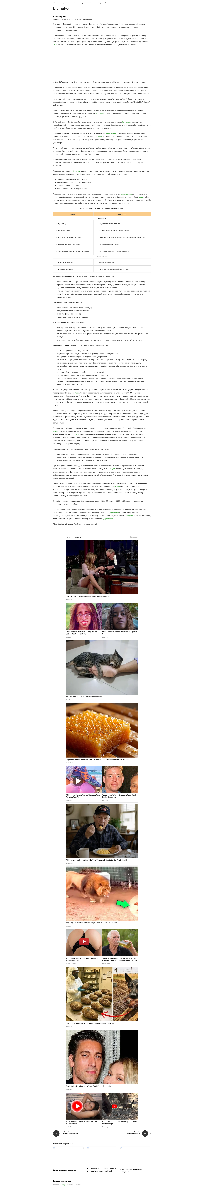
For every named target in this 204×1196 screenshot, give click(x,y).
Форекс (107, 3)
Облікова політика (133, 1133)
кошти (100, 136)
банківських (126, 122)
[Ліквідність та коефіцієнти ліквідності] (135, 1157)
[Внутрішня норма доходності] (68, 1157)
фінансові (100, 113)
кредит (140, 197)
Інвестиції (98, 3)
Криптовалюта (86, 3)
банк (55, 44)
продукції (75, 434)
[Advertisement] (102, 63)
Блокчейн (75, 3)
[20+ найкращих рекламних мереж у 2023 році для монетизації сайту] (102, 1156)
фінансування (110, 133)
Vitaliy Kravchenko (88, 19)
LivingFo (61, 8)
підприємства (113, 512)
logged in (65, 1185)
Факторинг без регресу (70, 1133)
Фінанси (56, 3)
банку (117, 486)
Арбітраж (65, 3)
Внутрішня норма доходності (65, 1170)
